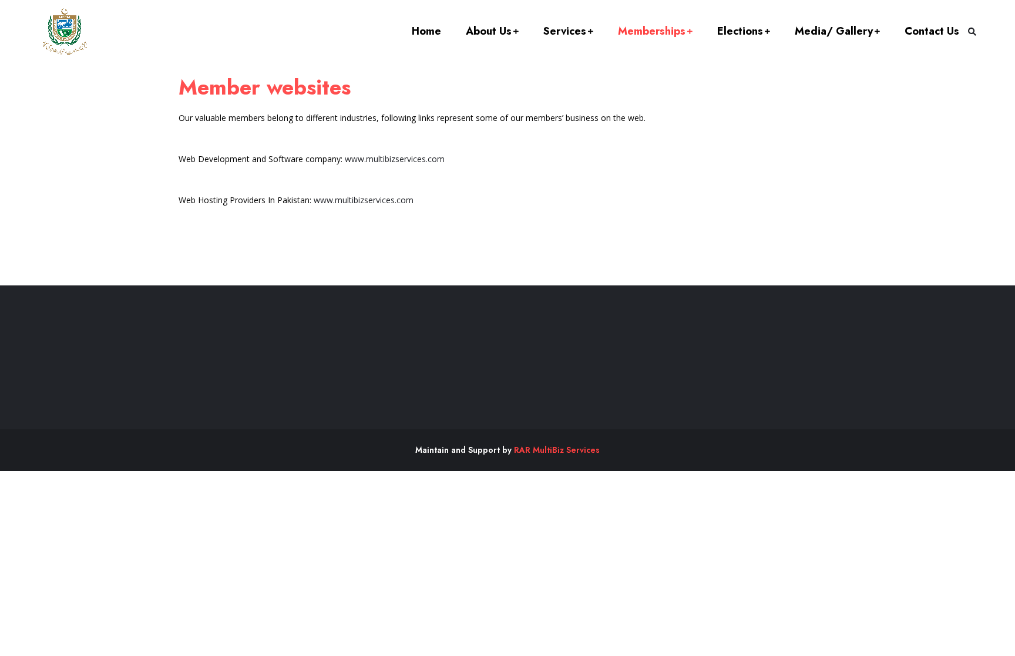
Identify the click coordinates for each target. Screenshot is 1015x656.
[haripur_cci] (64, 32)
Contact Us (932, 31)
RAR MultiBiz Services (557, 450)
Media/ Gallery (834, 31)
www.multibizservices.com (395, 158)
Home (426, 31)
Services (564, 31)
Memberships (651, 31)
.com (404, 200)
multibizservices (365, 200)
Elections (740, 31)
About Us (489, 31)
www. (324, 200)
